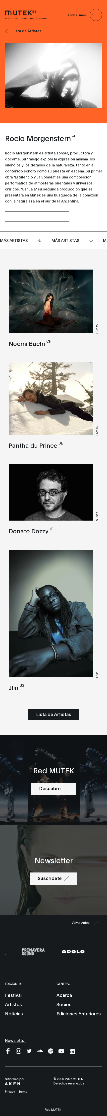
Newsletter (15, 1040)
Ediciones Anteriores (78, 1013)
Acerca (64, 995)
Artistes (13, 1004)
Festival (13, 995)
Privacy (10, 1091)
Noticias (14, 1013)
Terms (22, 1091)
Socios (63, 1004)
